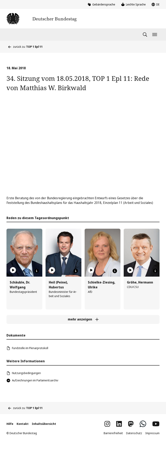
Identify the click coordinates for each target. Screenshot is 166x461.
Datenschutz (134, 433)
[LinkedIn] (119, 424)
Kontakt (23, 424)
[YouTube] (156, 424)
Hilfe (9, 424)
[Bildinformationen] (36, 270)
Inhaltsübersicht (44, 424)
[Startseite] (41, 18)
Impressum (152, 433)
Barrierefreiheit (113, 433)
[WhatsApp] (143, 424)
